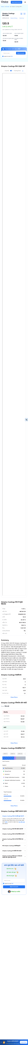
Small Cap (22, 18)
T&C (12, 56)
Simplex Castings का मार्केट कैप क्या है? (12, 850)
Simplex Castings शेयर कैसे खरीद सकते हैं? (12, 829)
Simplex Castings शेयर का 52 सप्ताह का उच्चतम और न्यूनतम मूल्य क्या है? (12, 856)
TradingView (17, 70)
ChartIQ (7, 70)
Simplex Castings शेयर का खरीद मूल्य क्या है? (13, 816)
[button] (21, 14)
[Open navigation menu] (25, 2)
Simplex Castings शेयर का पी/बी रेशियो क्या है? (12, 839)
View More (14, 697)
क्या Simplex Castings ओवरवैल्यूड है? (11, 845)
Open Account (20, 53)
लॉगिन (6, 822)
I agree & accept (8, 56)
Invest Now (23, 1042)
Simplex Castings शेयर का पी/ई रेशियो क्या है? (13, 834)
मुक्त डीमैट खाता (22, 822)
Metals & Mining (14, 18)
